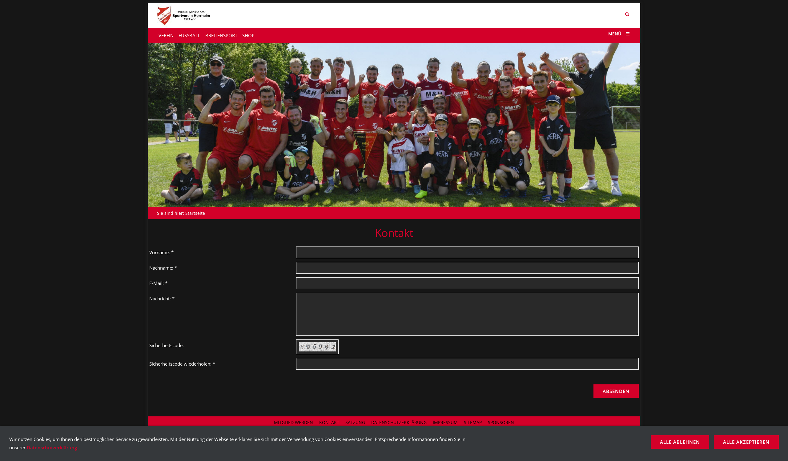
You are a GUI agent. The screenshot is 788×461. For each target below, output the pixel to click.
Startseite (195, 213)
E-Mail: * (158, 283)
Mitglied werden (293, 422)
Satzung (355, 422)
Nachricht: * (162, 298)
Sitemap (473, 422)
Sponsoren (501, 422)
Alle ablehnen (680, 442)
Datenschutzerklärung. (52, 447)
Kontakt (329, 422)
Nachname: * (163, 268)
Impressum (445, 422)
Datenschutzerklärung (399, 422)
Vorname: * (161, 252)
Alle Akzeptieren (746, 442)
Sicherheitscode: (166, 345)
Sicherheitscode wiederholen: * (182, 364)
